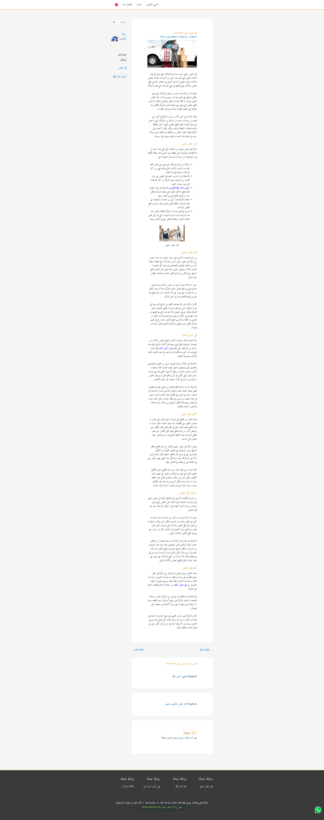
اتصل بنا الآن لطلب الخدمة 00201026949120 (162, 807)
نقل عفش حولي (206, 786)
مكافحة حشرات (128, 786)
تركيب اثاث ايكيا (120, 77)
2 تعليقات (193, 37)
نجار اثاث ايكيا (181, 786)
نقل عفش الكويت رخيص (175, 704)
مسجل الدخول (178, 738)
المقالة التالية (137, 650)
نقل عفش (123, 68)
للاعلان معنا (127, 5)
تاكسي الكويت (152, 5)
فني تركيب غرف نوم (152, 786)
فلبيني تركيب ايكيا (179, 676)
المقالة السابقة (206, 650)
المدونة (139, 5)
